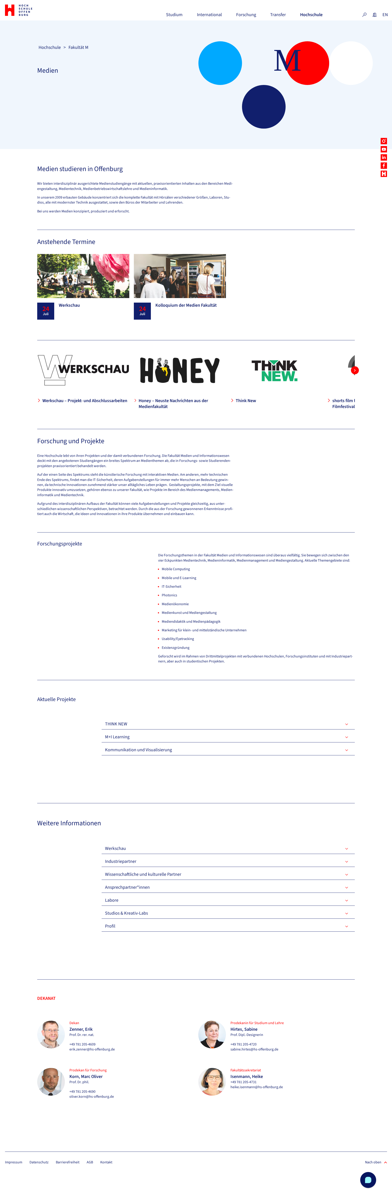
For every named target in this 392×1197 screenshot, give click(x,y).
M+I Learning (117, 737)
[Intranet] (374, 14)
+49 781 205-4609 (82, 1044)
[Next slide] (355, 370)
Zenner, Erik (81, 1029)
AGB (90, 1162)
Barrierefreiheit (67, 1162)
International (209, 16)
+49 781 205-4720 (243, 1044)
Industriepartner (120, 861)
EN (384, 14)
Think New (246, 401)
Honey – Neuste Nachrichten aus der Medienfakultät (173, 404)
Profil (110, 926)
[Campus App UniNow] (384, 174)
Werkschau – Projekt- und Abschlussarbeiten (84, 401)
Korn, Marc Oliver (86, 1076)
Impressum (13, 1162)
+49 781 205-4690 (82, 1091)
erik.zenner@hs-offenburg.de (92, 1049)
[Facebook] (384, 165)
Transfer (278, 16)
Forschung (246, 16)
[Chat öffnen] (368, 1180)
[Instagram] (384, 141)
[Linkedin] (384, 157)
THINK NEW (116, 724)
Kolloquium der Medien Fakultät (186, 305)
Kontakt (106, 1162)
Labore (111, 900)
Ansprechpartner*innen (127, 887)
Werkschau (69, 305)
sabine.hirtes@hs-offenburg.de (254, 1049)
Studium (174, 16)
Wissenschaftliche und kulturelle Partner (143, 874)
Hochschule (311, 16)
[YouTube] (384, 149)
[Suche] (364, 14)
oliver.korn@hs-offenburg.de (91, 1096)
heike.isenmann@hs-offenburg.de (256, 1087)
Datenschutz (39, 1162)
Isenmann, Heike (246, 1076)
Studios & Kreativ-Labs (126, 913)
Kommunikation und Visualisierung (138, 750)
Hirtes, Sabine (243, 1029)
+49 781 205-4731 (243, 1082)
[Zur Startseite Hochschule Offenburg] (35, 10)
